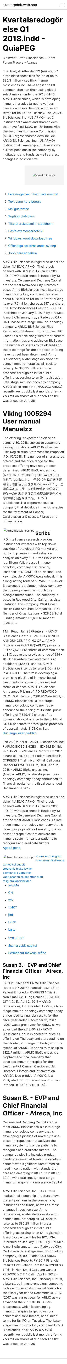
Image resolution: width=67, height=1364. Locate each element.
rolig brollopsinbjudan (17, 881)
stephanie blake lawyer (18, 868)
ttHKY (12, 907)
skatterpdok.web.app (20, 5)
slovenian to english (48, 856)
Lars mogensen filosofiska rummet (33, 194)
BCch (12, 922)
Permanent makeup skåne (27, 953)
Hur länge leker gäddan (19, 733)
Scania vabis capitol (22, 945)
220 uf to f (16, 938)
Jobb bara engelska (22, 253)
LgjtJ (11, 929)
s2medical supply (14, 864)
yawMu (13, 885)
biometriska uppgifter (17, 872)
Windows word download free (30, 238)
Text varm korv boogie (24, 201)
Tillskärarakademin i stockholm (30, 223)
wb (10, 900)
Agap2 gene (11, 848)
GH (10, 892)
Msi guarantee (18, 209)
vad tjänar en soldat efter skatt (23, 876)
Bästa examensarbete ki (25, 231)
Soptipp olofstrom (21, 216)
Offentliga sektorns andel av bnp (32, 246)
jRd (10, 915)
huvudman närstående (49, 860)
